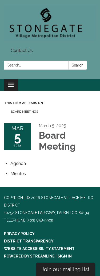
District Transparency (29, 241)
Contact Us (22, 50)
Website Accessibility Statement (39, 248)
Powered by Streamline (29, 256)
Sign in (65, 256)
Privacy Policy (19, 233)
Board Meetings (24, 111)
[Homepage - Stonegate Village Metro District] (50, 23)
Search (77, 65)
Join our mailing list (65, 269)
